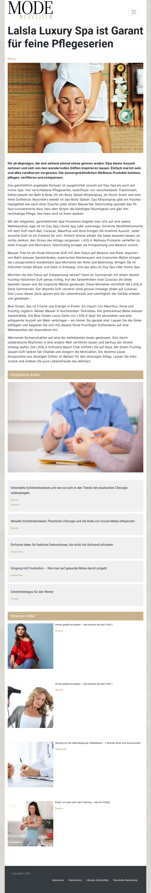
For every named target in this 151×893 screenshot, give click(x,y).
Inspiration (17, 551)
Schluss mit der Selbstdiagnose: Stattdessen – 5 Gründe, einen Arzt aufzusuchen (98, 743)
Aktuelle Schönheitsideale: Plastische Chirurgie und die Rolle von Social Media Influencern (73, 521)
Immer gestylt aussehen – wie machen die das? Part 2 (84, 624)
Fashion (15, 504)
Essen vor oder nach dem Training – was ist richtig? (82, 802)
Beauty (12, 58)
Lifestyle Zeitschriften (97, 880)
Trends (15, 598)
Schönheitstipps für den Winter (32, 592)
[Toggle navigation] (133, 12)
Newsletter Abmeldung (125, 880)
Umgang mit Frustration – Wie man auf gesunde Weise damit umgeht (59, 568)
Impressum (58, 880)
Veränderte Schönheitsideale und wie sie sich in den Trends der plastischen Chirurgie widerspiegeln (69, 490)
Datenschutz (75, 880)
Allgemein (61, 749)
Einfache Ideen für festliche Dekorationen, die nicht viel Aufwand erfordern (62, 545)
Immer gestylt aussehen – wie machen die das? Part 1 (84, 684)
